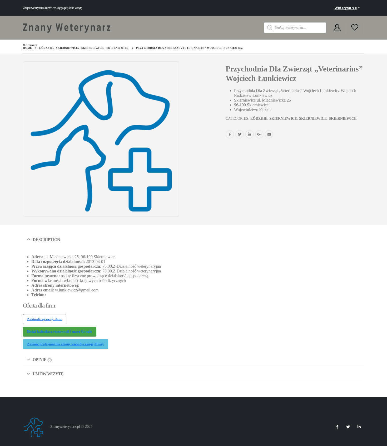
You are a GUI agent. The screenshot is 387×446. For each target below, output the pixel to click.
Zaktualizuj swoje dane (44, 319)
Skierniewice (283, 119)
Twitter (239, 134)
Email (269, 134)
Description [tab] (46, 239)
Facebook (230, 134)
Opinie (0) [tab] (42, 359)
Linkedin (359, 427)
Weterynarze (346, 8)
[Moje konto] (337, 28)
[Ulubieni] (355, 28)
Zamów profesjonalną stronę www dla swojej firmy (65, 344)
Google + (259, 134)
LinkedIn (249, 134)
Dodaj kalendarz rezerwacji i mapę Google (59, 331)
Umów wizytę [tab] (48, 374)
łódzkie (258, 119)
